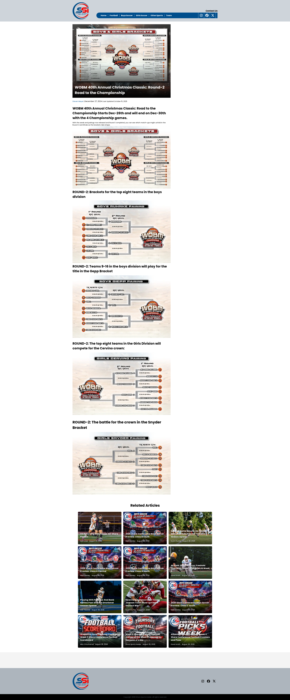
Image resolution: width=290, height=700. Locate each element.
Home (103, 15)
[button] (201, 15)
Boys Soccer (127, 15)
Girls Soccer (141, 15)
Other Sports (157, 15)
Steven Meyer (77, 101)
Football (114, 15)
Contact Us (212, 10)
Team (169, 15)
